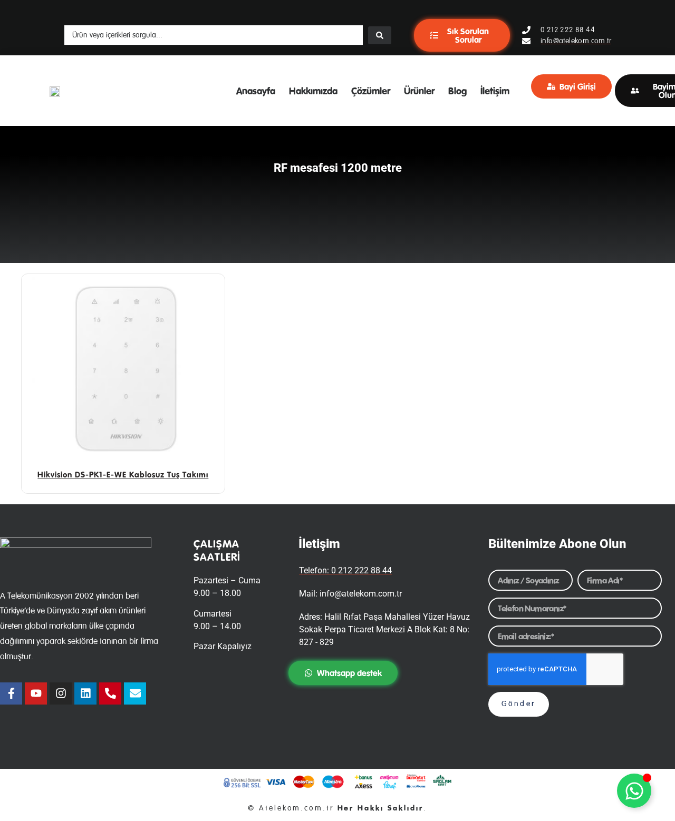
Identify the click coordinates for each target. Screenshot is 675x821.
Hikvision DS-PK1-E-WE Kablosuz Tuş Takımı (122, 475)
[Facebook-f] (11, 693)
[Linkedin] (85, 693)
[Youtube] (36, 693)
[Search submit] (379, 35)
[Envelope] (135, 693)
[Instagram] (61, 693)
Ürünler (419, 90)
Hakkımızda (313, 90)
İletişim (494, 90)
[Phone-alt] (110, 693)
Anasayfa (255, 90)
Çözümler (370, 90)
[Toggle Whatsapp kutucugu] (634, 791)
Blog (457, 90)
